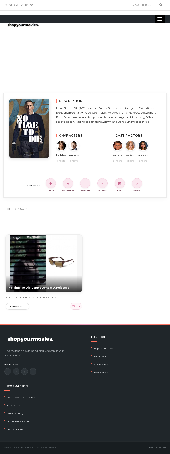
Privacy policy (15, 413)
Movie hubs (101, 372)
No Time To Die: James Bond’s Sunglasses (38, 287)
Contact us (13, 405)
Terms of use (15, 429)
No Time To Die (17, 297)
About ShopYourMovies (21, 397)
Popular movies (103, 348)
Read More (15, 306)
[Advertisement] (85, 58)
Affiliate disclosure (18, 421)
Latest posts (101, 356)
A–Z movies (101, 364)
